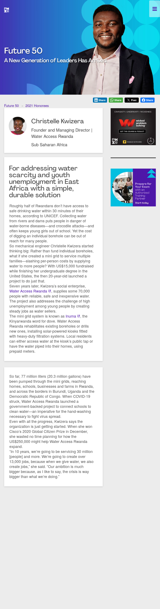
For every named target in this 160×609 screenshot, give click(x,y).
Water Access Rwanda (28, 291)
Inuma (71, 316)
